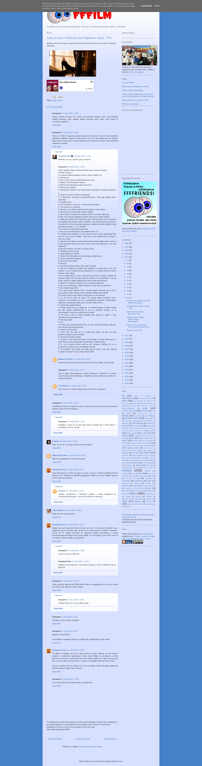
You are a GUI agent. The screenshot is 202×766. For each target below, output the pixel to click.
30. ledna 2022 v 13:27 (75, 525)
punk (144, 468)
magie (144, 445)
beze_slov (126, 403)
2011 (127, 370)
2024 (127, 250)
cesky (145, 408)
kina (150, 441)
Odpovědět (56, 125)
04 (128, 287)
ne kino (136, 453)
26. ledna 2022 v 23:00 (76, 455)
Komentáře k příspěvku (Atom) (90, 747)
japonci (124, 441)
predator (129, 465)
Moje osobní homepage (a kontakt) (135, 86)
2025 (127, 247)
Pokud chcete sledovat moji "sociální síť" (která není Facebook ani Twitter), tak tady (138, 95)
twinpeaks (125, 499)
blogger (144, 403)
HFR (123, 431)
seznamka (129, 478)
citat (153, 411)
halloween (144, 428)
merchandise (148, 448)
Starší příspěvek (110, 739)
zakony (139, 504)
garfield (135, 426)
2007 (127, 383)
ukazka (133, 499)
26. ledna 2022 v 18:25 (70, 132)
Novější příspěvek (55, 739)
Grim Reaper (63, 386)
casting (150, 406)
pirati (128, 463)
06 (128, 281)
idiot (142, 436)
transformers (150, 494)
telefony (138, 488)
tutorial (138, 496)
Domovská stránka (83, 739)
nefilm (146, 453)
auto (135, 401)
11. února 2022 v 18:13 (75, 650)
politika (152, 463)
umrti (140, 499)
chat (136, 436)
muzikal (125, 453)
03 (128, 291)
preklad (138, 465)
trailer (132, 493)
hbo (152, 428)
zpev (126, 506)
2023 (127, 254)
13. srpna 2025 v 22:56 (70, 679)
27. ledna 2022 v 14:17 (78, 386)
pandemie (132, 460)
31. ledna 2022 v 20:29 (70, 581)
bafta (141, 401)
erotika (134, 421)
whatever (62, 491)
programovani (127, 468)
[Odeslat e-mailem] (53, 97)
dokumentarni (132, 418)
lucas (138, 445)
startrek (148, 483)
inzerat (151, 438)
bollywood (125, 406)
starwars (125, 486)
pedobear (141, 460)
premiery (149, 465)
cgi (134, 411)
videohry (138, 501)
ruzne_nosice (143, 476)
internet (131, 438)
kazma (144, 441)
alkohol (136, 396)
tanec (153, 486)
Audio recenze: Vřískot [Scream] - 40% (135, 313)
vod (147, 501)
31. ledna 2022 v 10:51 (76, 550)
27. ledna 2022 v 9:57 (75, 370)
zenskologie (151, 504)
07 (128, 277)
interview (142, 438)
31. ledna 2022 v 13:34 (80, 561)
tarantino (128, 488)
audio (54, 100)
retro (140, 473)
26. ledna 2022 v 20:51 (82, 156)
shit (138, 478)
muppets (150, 450)
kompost (133, 443)
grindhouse (125, 428)
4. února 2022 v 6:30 (69, 631)
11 (128, 263)
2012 (127, 366)
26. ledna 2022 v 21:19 (68, 441)
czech (150, 413)
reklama (147, 471)
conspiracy (140, 413)
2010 (127, 373)
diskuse (144, 416)
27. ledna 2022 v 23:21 (72, 510)
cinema (145, 411)
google (149, 426)
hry (142, 433)
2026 (127, 243)
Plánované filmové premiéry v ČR (135, 100)
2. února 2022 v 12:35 (75, 600)
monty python (137, 450)
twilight (149, 496)
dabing (125, 416)
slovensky (126, 481)
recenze (60, 100)
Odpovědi (58, 152)
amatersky (148, 396)
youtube (130, 504)
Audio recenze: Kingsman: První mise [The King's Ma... (138, 326)
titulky (150, 491)
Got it (157, 6)
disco (136, 416)
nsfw (135, 458)
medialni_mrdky (132, 448)
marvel (152, 445)
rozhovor (125, 476)
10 (128, 267)
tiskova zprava (138, 491)
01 (128, 298)
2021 (127, 336)
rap (151, 468)
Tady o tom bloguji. (136, 72)
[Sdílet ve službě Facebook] (59, 97)
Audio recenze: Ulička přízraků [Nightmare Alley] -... (138, 302)
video (124, 501)
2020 (127, 339)
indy (123, 438)
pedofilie (150, 460)
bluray (151, 403)
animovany (127, 398)
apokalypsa (142, 398)
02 (128, 294)
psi (137, 468)
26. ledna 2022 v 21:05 (70, 403)
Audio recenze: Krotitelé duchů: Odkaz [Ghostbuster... (135, 319)
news (153, 455)
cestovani (125, 411)
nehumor (125, 455)
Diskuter (55, 441)
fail (142, 421)
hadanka (135, 428)
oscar (143, 458)
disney (152, 416)
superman (145, 486)
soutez (149, 481)
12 (128, 260)
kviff (150, 443)
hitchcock (131, 431)
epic (126, 421)
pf (122, 463)
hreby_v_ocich (149, 431)
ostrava (150, 458)
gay (141, 426)
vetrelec (149, 499)
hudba (148, 433)
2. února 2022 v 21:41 (69, 617)
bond (134, 406)
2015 (127, 356)
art (151, 398)
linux (123, 445)
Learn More (146, 6)
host (139, 431)
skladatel (148, 478)
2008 (127, 380)
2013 (127, 363)
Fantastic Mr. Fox (59, 470)
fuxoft (127, 426)
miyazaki (125, 450)
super (135, 486)
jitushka (135, 441)
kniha (124, 443)
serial (153, 476)
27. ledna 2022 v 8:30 (82, 359)
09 (128, 270)
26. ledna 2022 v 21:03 (76, 167)
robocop (150, 473)
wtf (154, 501)
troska (128, 496)
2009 (127, 377)
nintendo (127, 458)
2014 (127, 359)
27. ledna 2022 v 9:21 (75, 470)
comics (128, 413)
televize (148, 488)
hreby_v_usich (131, 433)
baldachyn (149, 401)
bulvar (142, 406)
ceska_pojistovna (128, 408)
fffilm (134, 423)
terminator (126, 491)
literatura (130, 445)
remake (125, 473)
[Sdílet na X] (57, 97)
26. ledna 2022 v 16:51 (70, 113)
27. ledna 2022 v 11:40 (74, 491)
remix (133, 473)
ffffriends (125, 423)
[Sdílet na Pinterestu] (62, 97)
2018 (127, 346)
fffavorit (149, 421)
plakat (136, 463)
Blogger (120, 761)
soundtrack (138, 481)
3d (123, 396)
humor (125, 435)
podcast (145, 463)
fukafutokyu (151, 423)
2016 (127, 353)
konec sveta (142, 443)
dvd (154, 418)
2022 (127, 257)
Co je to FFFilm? (128, 83)
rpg (133, 476)
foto (141, 423)
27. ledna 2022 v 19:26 (76, 421)
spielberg (125, 483)
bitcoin (135, 403)
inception (150, 436)
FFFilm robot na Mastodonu (132, 90)
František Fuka (64, 156)
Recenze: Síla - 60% (134, 330)
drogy (147, 418)
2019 (127, 342)
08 (128, 274)
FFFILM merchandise (130, 104)
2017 (127, 349)
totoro (124, 494)
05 (128, 284)
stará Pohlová (57, 510)
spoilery (136, 483)
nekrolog (135, 455)
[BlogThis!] (55, 97)
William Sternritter (65, 359)
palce (124, 460)
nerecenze (145, 455)
